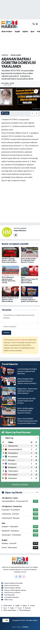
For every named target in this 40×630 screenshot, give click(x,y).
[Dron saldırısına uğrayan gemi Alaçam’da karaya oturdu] (10, 271)
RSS (6, 620)
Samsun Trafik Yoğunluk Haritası (15, 590)
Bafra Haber (7, 32)
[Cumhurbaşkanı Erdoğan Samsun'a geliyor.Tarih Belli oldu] (29, 291)
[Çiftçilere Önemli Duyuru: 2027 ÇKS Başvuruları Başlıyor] (10, 252)
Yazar (20, 608)
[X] (20, 576)
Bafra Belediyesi (25, 610)
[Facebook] (16, 576)
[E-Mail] (15, 235)
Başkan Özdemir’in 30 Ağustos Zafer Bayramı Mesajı (10, 299)
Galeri (12, 608)
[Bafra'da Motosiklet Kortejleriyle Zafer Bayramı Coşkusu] (29, 252)
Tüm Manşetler (9, 595)
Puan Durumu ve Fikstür (12, 592)
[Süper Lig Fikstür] (37, 492)
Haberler (4, 55)
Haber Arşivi (8, 599)
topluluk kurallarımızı (21, 340)
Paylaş (6, 113)
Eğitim (25, 32)
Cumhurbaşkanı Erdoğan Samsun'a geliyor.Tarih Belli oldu (29, 299)
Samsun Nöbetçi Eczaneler (13, 583)
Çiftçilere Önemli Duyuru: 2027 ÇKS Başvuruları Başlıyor (9, 260)
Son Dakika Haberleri (11, 597)
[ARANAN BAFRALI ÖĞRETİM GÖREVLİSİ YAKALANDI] (20, 99)
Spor (33, 32)
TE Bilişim (25, 627)
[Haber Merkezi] (7, 232)
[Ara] (34, 24)
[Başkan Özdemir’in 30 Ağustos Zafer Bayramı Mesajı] (10, 291)
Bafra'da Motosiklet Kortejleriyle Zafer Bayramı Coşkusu (28, 260)
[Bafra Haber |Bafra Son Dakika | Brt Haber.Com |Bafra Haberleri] (9, 24)
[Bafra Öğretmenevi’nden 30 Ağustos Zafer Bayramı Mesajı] (29, 271)
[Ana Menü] (37, 24)
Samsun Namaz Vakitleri (12, 588)
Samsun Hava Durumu (11, 585)
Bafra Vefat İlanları (10, 610)
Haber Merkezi (20, 230)
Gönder (6, 333)
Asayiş (32, 605)
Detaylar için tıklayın (20, 485)
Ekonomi (28, 608)
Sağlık (17, 32)
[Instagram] (24, 576)
